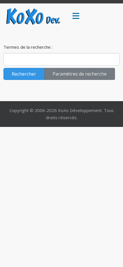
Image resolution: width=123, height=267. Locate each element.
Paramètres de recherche (80, 74)
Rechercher (24, 74)
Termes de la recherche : (28, 47)
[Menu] (76, 16)
